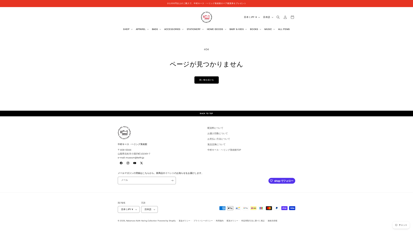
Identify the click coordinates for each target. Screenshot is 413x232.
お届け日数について (217, 133)
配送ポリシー (232, 220)
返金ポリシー (184, 220)
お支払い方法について (218, 138)
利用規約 (220, 220)
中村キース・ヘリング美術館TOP (224, 149)
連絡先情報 (272, 220)
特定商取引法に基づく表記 (253, 220)
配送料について (215, 127)
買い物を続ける (206, 80)
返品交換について (216, 144)
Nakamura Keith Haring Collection (141, 220)
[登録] (172, 180)
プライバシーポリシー (203, 220)
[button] (127, 29)
